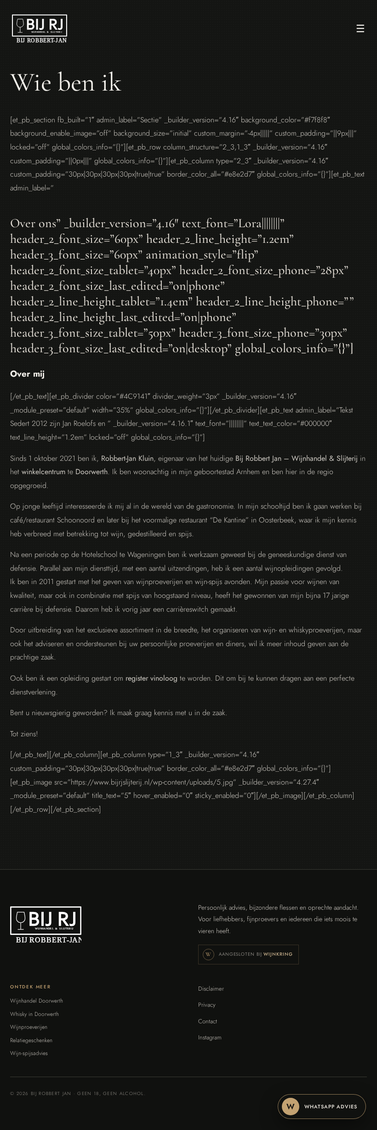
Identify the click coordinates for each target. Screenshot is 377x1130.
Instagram (210, 1037)
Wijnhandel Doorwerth (36, 1001)
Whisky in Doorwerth (34, 1014)
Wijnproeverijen (28, 1027)
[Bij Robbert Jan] (39, 28)
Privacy (207, 1004)
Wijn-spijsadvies (29, 1053)
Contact (207, 1021)
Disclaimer (211, 988)
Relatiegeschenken (31, 1040)
